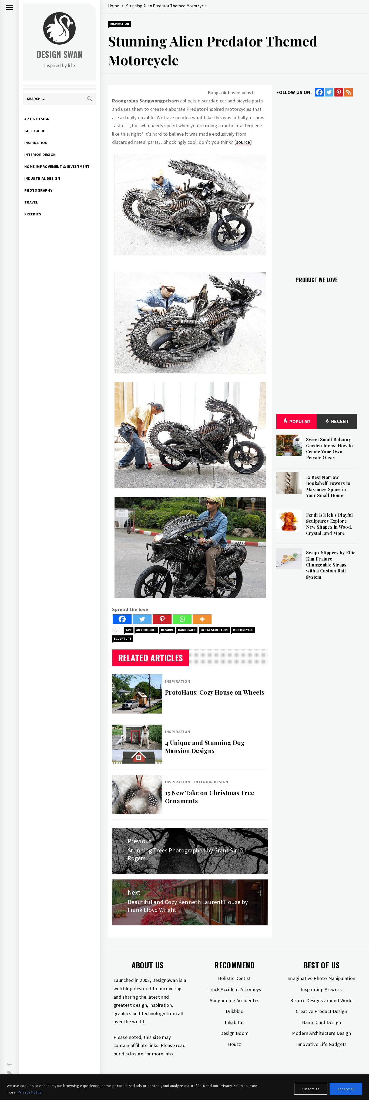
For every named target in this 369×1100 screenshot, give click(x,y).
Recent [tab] (339, 421)
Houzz (234, 1044)
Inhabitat (234, 1022)
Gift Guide (34, 130)
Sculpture (122, 638)
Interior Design (40, 154)
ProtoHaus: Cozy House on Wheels (214, 692)
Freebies (32, 214)
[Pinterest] (162, 619)
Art (129, 630)
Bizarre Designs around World (321, 1000)
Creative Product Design (321, 1011)
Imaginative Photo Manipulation (321, 978)
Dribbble (234, 1011)
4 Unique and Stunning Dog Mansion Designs (205, 746)
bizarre (167, 630)
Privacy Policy (30, 1092)
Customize (311, 1088)
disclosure (132, 1054)
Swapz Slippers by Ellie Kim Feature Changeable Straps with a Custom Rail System (331, 565)
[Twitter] (142, 619)
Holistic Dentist (234, 978)
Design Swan (59, 54)
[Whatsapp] (182, 619)
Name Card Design (321, 1022)
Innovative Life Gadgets (321, 1044)
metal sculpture (214, 630)
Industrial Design (42, 178)
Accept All (345, 1088)
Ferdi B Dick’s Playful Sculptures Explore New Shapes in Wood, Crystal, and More (329, 524)
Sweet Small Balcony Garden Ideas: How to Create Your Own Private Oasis (329, 448)
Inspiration (36, 142)
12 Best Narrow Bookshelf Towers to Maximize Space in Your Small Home (328, 486)
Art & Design (36, 118)
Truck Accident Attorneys (234, 989)
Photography (38, 190)
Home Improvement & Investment (56, 166)
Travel (31, 202)
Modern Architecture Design (321, 1033)
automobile (146, 630)
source (243, 142)
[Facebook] (122, 619)
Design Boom (234, 1033)
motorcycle (243, 630)
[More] (202, 619)
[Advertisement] (316, 183)
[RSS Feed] (348, 92)
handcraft (187, 630)
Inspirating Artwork (321, 989)
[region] (184, 1087)
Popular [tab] (299, 421)
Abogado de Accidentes (235, 1000)
